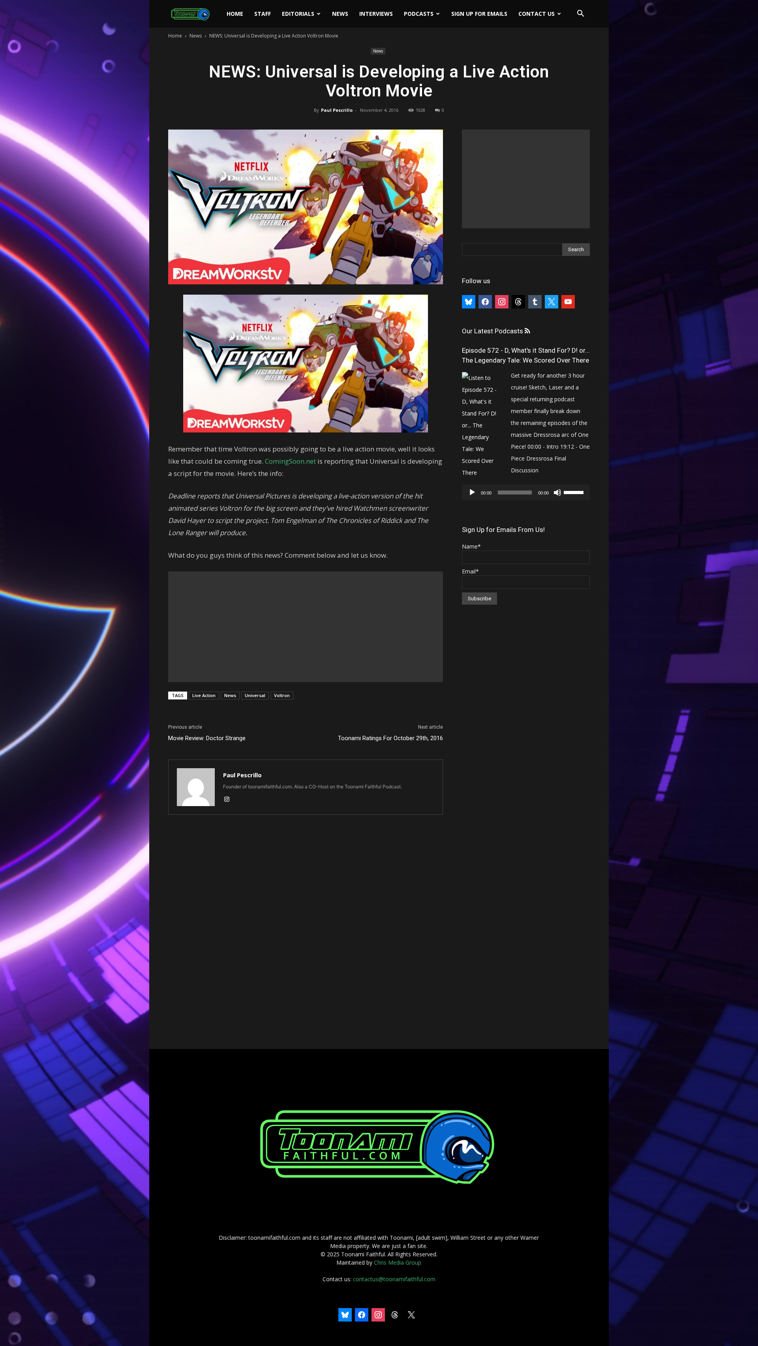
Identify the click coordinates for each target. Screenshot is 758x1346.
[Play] (472, 492)
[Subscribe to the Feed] (527, 331)
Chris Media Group (397, 1262)
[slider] (575, 492)
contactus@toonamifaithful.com (394, 1279)
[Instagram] (229, 800)
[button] (580, 14)
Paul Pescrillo (337, 110)
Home (235, 13)
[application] (526, 492)
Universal (255, 695)
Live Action (204, 695)
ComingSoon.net (290, 461)
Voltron (282, 695)
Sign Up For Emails (479, 13)
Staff (262, 13)
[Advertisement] (305, 626)
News (340, 13)
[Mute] (557, 492)
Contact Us (536, 13)
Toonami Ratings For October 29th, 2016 (390, 738)
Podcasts (418, 13)
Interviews (376, 13)
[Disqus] (305, 932)
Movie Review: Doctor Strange (207, 738)
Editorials (298, 13)
